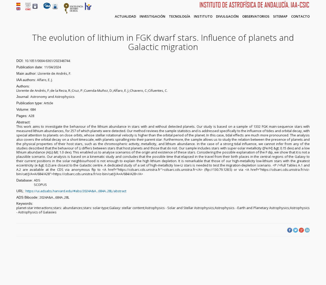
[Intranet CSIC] (35, 8)
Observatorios (255, 16)
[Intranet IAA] (55, 9)
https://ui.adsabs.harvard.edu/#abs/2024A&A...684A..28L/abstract (75, 191)
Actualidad (125, 16)
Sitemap (280, 16)
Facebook (289, 230)
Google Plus (301, 230)
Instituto (203, 16)
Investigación (152, 16)
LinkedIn (307, 230)
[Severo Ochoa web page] (73, 12)
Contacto (300, 16)
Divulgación (227, 16)
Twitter (295, 230)
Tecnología (179, 16)
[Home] (47, 7)
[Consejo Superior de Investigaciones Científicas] (28, 9)
